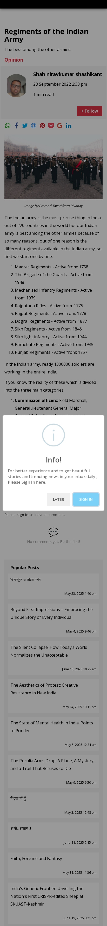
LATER (58, 499)
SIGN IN (86, 499)
